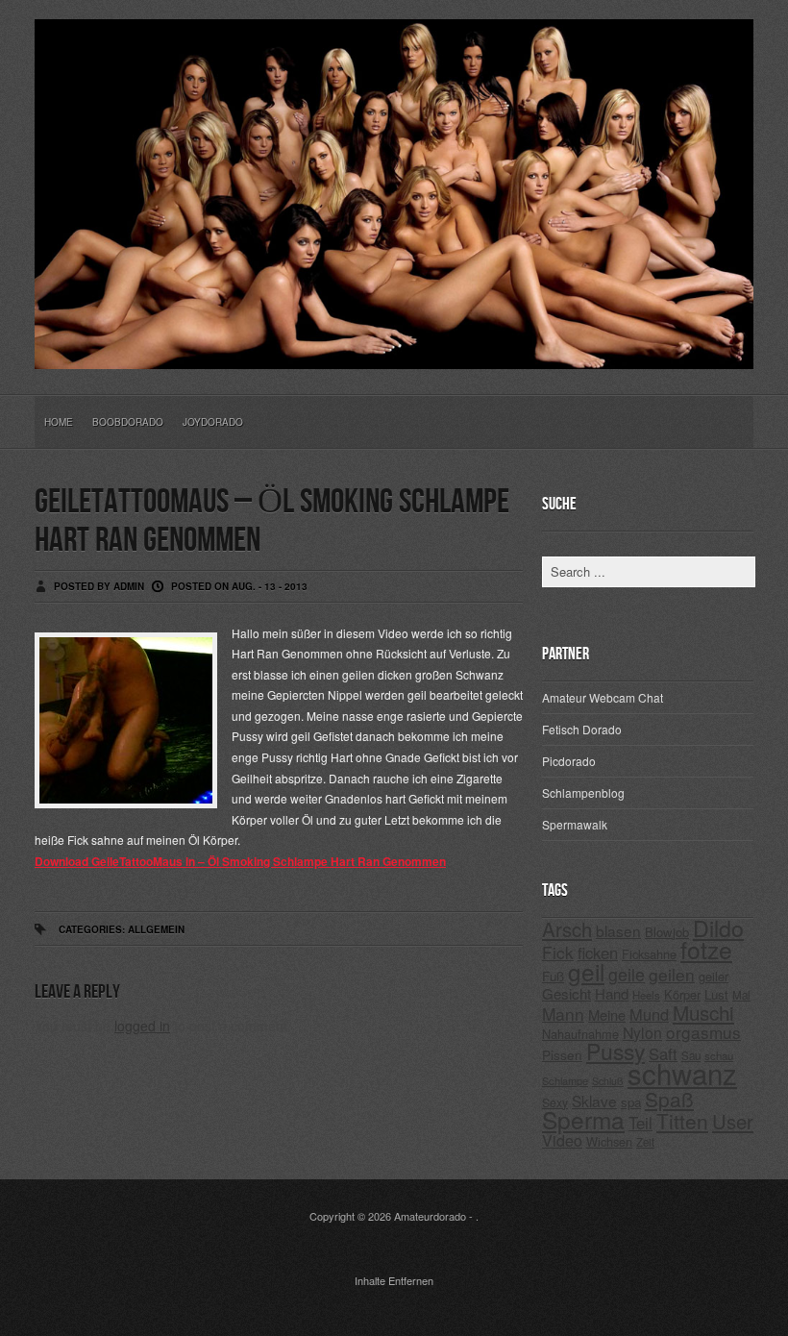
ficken (598, 952)
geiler (713, 976)
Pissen (562, 1054)
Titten (682, 1120)
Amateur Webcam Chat (602, 697)
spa (631, 1102)
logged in (142, 1025)
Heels (646, 994)
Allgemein (156, 929)
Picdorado (569, 761)
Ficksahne (649, 954)
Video (562, 1140)
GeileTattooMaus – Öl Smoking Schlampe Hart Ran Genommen (272, 521)
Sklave (594, 1100)
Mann (563, 1014)
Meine (607, 1014)
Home (58, 422)
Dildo (718, 927)
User (732, 1121)
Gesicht (566, 993)
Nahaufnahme (580, 1034)
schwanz (682, 1072)
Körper (682, 994)
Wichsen (609, 1141)
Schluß (608, 1081)
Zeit (645, 1142)
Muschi (703, 1012)
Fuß (553, 976)
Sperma (583, 1119)
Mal (741, 994)
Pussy (615, 1051)
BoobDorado (127, 422)
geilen (672, 974)
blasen (618, 930)
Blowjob (667, 932)
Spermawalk (574, 824)
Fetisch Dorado (582, 729)
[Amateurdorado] (394, 354)
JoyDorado (213, 422)
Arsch (567, 929)
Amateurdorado (430, 1216)
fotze (706, 949)
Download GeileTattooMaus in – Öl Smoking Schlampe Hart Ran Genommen (240, 861)
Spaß (669, 1098)
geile (626, 974)
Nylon (642, 1033)
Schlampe (565, 1080)
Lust (716, 994)
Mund (649, 1014)
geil (586, 971)
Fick (558, 952)
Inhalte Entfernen (394, 1280)
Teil (640, 1122)
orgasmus (703, 1032)
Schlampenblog (583, 792)
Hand (611, 993)
